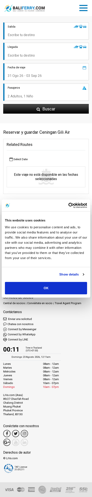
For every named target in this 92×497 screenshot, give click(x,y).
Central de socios (14, 303)
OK (46, 288)
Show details (69, 274)
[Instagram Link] (24, 433)
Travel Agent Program (68, 303)
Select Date (20, 159)
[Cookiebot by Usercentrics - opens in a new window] (68, 205)
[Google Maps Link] (6, 442)
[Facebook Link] (6, 433)
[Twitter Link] (15, 433)
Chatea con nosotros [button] (20, 324)
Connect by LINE (18, 339)
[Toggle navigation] (84, 7)
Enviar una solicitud (19, 319)
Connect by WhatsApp (22, 334)
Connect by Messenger (22, 329)
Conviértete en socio (39, 303)
